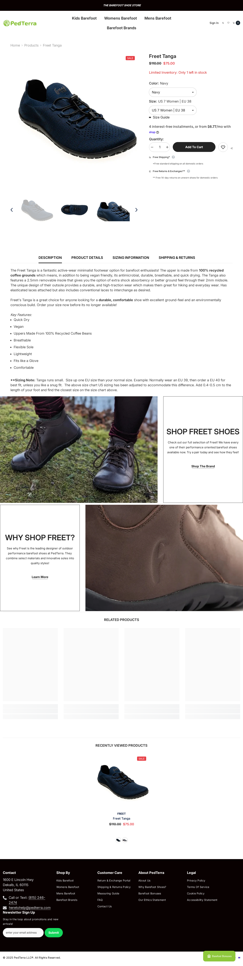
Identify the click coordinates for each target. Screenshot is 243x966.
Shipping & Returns (177, 258)
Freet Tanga (121, 818)
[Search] (223, 23)
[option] (121, 5)
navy (118, 840)
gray (125, 840)
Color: (158, 83)
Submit (53, 932)
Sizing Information (131, 258)
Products (31, 45)
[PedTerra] (79, 449)
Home (15, 45)
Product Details (87, 258)
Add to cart (194, 147)
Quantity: (156, 139)
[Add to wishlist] (223, 147)
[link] (30, 711)
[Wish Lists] (228, 23)
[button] (11, 210)
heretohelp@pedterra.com (30, 908)
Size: (170, 101)
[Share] (230, 148)
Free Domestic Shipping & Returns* (122, 5)
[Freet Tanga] (121, 781)
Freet (121, 813)
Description (50, 258)
